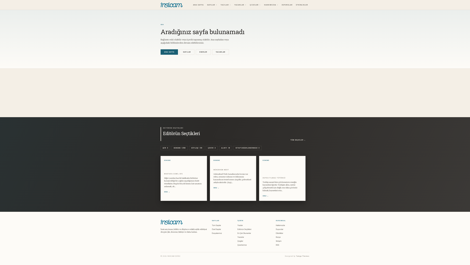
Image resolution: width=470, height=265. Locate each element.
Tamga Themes (302, 256)
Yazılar (225, 5)
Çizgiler (254, 5)
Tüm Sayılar (216, 225)
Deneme (180, 148)
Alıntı (225, 148)
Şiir (165, 148)
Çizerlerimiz (242, 245)
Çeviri (212, 148)
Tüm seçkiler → (298, 140)
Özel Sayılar (216, 229)
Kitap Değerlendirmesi (247, 148)
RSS (277, 245)
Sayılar (211, 5)
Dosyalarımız (217, 233)
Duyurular (287, 5)
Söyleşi (196, 148)
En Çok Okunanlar (244, 233)
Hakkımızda (270, 5)
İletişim (279, 241)
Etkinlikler (302, 5)
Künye (278, 237)
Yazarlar (239, 5)
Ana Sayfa (198, 5)
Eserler (203, 52)
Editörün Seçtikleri (244, 229)
